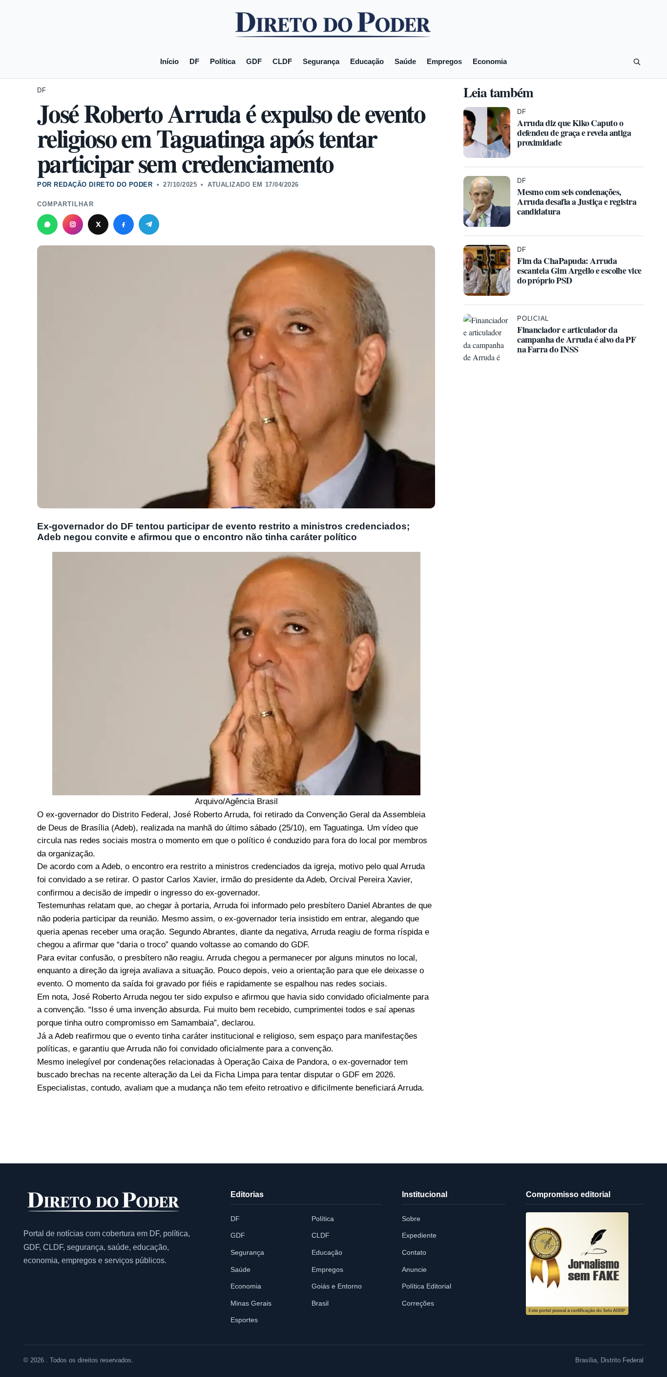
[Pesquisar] (637, 61)
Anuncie (414, 1269)
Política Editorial (426, 1286)
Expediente (419, 1235)
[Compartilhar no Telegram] (149, 224)
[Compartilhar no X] (98, 224)
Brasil (320, 1303)
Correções (418, 1303)
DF (194, 61)
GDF (254, 61)
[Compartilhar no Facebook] (123, 224)
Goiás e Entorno (337, 1286)
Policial (533, 318)
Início (169, 61)
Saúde (405, 61)
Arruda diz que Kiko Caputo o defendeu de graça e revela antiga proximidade (574, 132)
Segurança (321, 61)
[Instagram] (73, 224)
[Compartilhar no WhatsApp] (47, 224)
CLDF (282, 61)
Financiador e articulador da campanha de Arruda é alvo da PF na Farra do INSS (576, 339)
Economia (490, 61)
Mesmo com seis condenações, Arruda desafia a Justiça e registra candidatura (576, 201)
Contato (414, 1252)
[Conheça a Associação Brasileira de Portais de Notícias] (577, 1263)
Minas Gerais (250, 1303)
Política (222, 61)
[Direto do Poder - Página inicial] (104, 1203)
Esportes (244, 1320)
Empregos (444, 61)
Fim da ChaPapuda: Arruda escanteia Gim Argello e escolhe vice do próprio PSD (579, 270)
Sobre (411, 1219)
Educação (367, 61)
